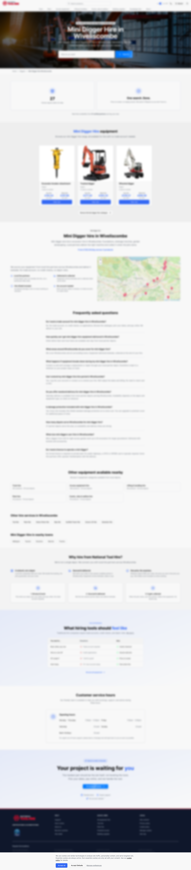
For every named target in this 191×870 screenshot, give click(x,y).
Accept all (61, 865)
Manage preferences (94, 865)
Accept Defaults (77, 865)
